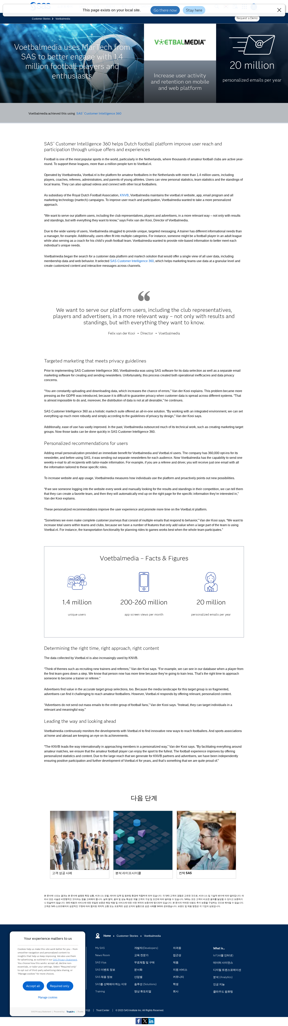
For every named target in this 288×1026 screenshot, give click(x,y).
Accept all (33, 986)
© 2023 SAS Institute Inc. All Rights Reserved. (140, 1010)
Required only (59, 986)
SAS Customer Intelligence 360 (98, 113)
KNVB (124, 195)
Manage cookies (47, 997)
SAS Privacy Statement (65, 959)
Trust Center (102, 1010)
